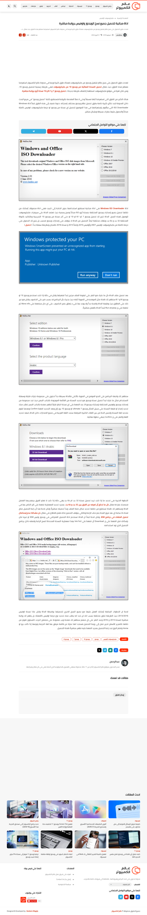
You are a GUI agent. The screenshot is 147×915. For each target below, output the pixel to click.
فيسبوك (79, 6)
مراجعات (33, 6)
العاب (55, 6)
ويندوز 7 (76, 639)
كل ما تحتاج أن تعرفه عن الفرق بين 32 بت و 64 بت (87, 505)
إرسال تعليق (119, 695)
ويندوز (97, 6)
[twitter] (85, 131)
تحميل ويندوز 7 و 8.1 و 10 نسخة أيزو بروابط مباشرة (44, 91)
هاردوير (25, 6)
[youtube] (59, 131)
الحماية (71, 6)
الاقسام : (137, 884)
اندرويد (48, 6)
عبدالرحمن (119, 35)
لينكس (63, 6)
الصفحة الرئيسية (122, 18)
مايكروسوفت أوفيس (106, 18)
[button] (116, 650)
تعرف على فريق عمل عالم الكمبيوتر (58, 874)
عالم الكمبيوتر (117, 911)
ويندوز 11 (89, 6)
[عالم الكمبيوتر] (128, 6)
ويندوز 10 (87, 639)
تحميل (28, 225)
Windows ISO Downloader (112, 208)
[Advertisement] (73, 62)
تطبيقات (103, 820)
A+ (24, 35)
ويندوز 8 (66, 639)
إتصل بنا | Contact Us (63, 879)
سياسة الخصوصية (64, 884)
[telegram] (33, 131)
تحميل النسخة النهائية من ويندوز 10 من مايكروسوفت (77, 87)
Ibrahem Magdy (32, 911)
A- (20, 35)
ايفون (41, 6)
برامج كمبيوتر (107, 6)
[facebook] (111, 131)
